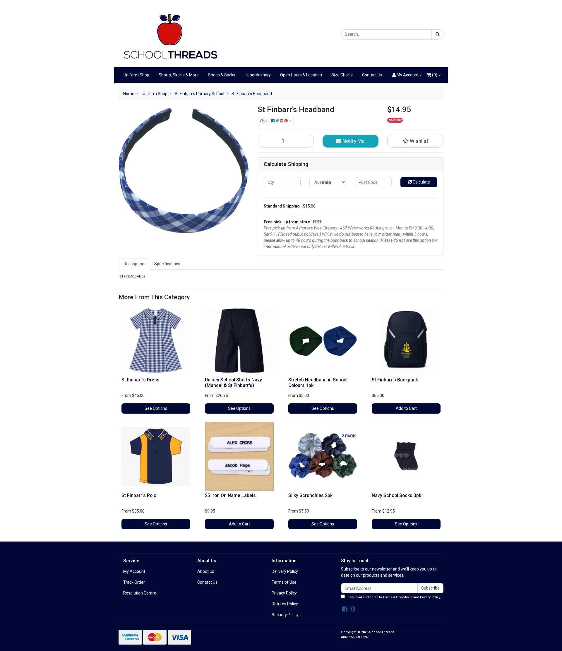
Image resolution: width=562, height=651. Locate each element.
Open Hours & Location (301, 75)
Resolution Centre (139, 593)
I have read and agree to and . (393, 597)
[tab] (134, 264)
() (434, 75)
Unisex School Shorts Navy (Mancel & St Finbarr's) (233, 382)
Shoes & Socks (221, 75)
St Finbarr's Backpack (395, 380)
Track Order (134, 582)
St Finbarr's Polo (138, 495)
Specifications (167, 263)
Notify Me (353, 141)
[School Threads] (170, 34)
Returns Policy (285, 604)
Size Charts (342, 75)
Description (134, 263)
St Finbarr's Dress (140, 380)
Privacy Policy (284, 593)
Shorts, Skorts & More (179, 75)
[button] (407, 75)
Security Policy (285, 614)
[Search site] (437, 34)
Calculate (421, 182)
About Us (205, 571)
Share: (265, 121)
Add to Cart (406, 408)
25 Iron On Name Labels (230, 495)
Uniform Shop (136, 75)
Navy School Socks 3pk (396, 495)
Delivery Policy (285, 571)
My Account (134, 571)
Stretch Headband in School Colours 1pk (317, 382)
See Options (156, 408)
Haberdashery (258, 75)
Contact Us (372, 75)
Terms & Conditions (397, 597)
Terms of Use (284, 582)
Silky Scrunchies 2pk (310, 495)
